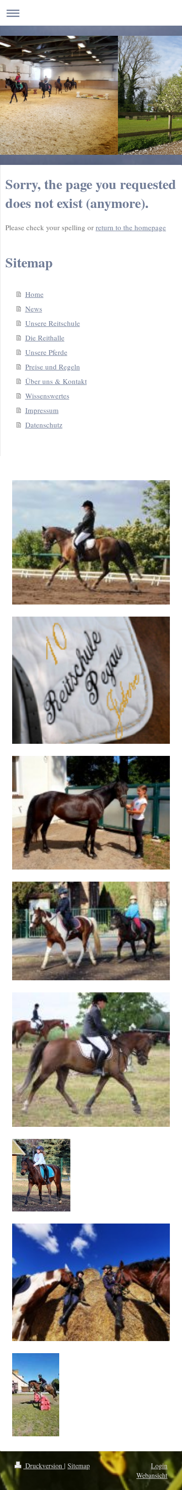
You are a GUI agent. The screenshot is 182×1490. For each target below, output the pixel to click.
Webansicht (151, 1475)
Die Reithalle (45, 337)
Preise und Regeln (52, 366)
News (33, 308)
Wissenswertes (47, 395)
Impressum (42, 410)
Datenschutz (44, 424)
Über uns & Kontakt (56, 381)
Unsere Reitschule (52, 323)
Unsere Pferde (46, 352)
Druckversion (43, 1465)
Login (159, 1465)
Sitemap (78, 1465)
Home (34, 294)
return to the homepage (131, 227)
